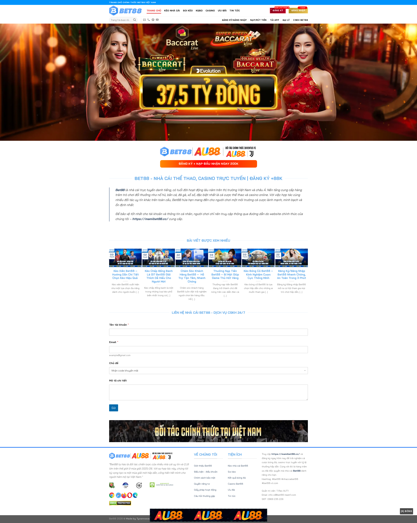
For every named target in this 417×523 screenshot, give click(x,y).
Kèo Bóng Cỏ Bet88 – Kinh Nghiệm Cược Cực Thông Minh (258, 274)
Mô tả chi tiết (118, 380)
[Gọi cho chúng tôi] (148, 19)
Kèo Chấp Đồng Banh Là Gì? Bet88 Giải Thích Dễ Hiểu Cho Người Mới (159, 276)
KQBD (199, 10)
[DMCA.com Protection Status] (120, 502)
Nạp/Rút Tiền (258, 20)
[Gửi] (134, 20)
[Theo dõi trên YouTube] (157, 19)
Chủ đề (113, 363)
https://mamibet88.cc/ (150, 219)
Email (113, 342)
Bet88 (119, 190)
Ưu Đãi (222, 10)
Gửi (114, 408)
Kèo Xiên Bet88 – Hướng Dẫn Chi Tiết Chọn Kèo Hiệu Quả (125, 274)
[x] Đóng (406, 511)
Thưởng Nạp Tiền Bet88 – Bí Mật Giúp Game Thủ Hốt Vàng (225, 274)
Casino (210, 10)
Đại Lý (286, 20)
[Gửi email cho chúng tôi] (144, 19)
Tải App (274, 20)
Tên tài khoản (119, 324)
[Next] (306, 276)
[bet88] (125, 11)
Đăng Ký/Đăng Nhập (234, 20)
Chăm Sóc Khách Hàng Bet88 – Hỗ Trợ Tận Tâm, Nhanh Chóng (191, 276)
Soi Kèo (188, 10)
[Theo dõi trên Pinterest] (153, 19)
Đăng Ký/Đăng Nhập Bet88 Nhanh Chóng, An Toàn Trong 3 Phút (291, 274)
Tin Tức (235, 10)
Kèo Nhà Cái (172, 10)
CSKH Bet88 (300, 20)
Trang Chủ (154, 10)
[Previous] (110, 276)
